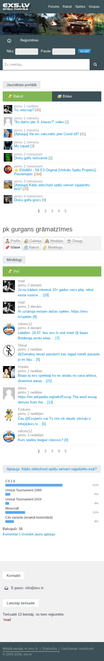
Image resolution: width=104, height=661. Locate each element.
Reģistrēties (29, 40)
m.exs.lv (31, 649)
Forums (53, 7)
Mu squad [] (26, 144)
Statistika (49, 649)
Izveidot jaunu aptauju (38, 534)
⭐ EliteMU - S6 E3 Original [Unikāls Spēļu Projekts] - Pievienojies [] (56, 170)
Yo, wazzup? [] (27, 108)
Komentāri (10, 534)
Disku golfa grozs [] (30, 198)
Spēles (80, 7)
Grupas (94, 7)
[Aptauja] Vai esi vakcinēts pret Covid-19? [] (50, 132)
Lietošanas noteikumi (77, 649)
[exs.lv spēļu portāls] (19, 7)
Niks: (11, 51)
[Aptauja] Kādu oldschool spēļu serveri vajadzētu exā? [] (52, 185)
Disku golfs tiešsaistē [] (33, 156)
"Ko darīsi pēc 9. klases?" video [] (41, 120)
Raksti (67, 7)
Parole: (46, 51)
